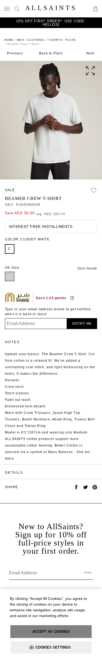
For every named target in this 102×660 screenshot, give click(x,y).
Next (90, 53)
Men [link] (20, 39)
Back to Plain (51, 53)
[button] (51, 647)
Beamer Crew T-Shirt (33, 198)
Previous (15, 53)
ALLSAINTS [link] (51, 7)
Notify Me (82, 324)
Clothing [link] (35, 39)
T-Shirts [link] (54, 39)
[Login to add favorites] (93, 190)
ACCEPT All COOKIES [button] (51, 632)
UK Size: (12, 267)
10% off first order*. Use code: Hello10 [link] (51, 23)
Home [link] (9, 39)
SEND (87, 572)
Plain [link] (70, 39)
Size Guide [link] (87, 268)
